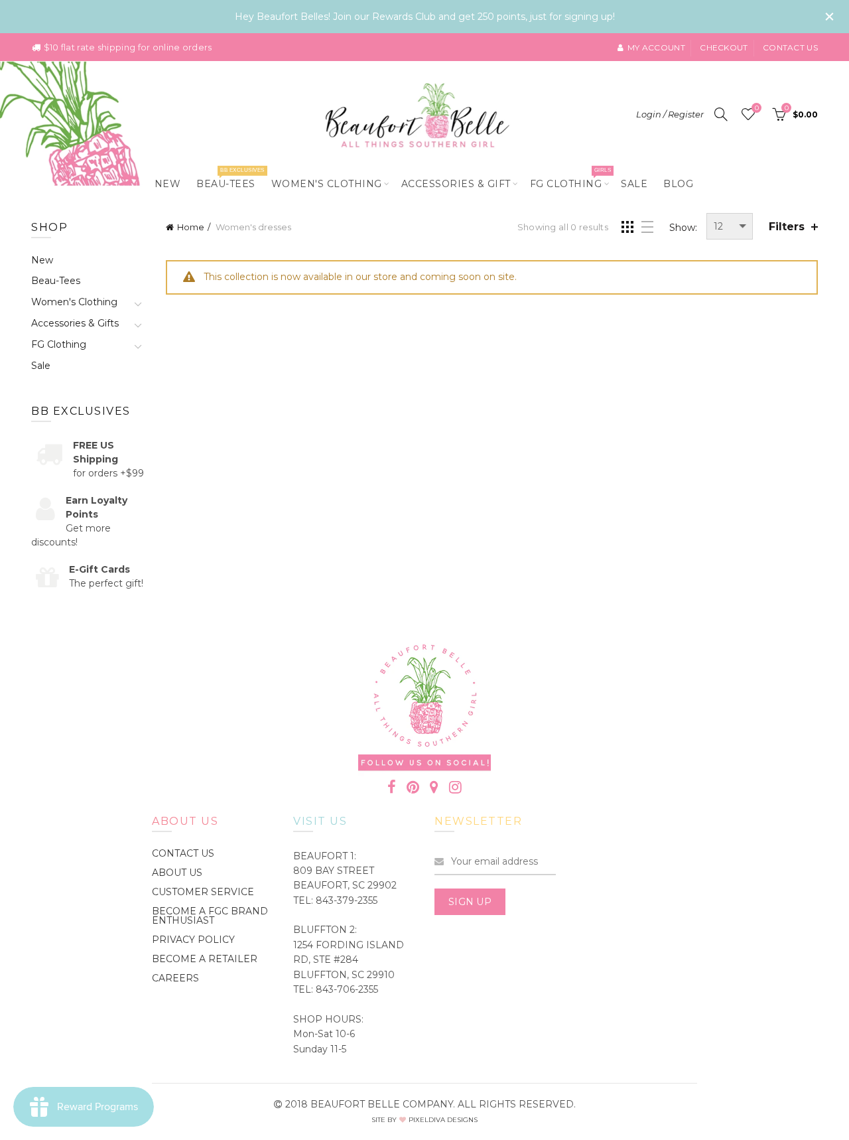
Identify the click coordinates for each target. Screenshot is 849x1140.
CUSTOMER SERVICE (203, 892)
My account (656, 47)
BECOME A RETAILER (204, 959)
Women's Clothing (326, 184)
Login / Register (670, 114)
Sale (634, 184)
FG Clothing (570, 178)
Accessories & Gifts (75, 323)
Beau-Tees (230, 178)
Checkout (724, 47)
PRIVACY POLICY (193, 940)
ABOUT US (177, 873)
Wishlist (756, 108)
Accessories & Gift (456, 184)
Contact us (790, 47)
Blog (678, 184)
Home (190, 227)
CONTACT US (183, 853)
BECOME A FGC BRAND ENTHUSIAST (210, 915)
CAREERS (175, 978)
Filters (787, 226)
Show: (683, 228)
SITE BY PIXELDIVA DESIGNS (424, 1119)
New (168, 184)
